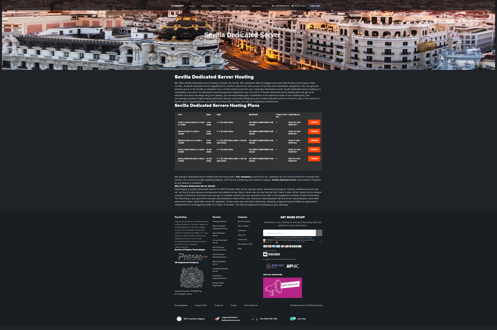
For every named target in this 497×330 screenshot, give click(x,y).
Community (242, 240)
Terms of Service (251, 305)
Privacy (234, 305)
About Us (241, 235)
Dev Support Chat (245, 244)
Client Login (315, 6)
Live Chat (301, 319)
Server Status (243, 226)
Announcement (244, 221)
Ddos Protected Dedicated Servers (220, 227)
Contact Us (218, 305)
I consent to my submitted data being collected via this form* (290, 240)
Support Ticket (201, 305)
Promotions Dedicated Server (220, 277)
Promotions (256, 6)
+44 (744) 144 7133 (268, 319)
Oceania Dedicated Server (220, 270)
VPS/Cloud (225, 6)
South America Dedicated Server (220, 255)
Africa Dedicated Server (219, 263)
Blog (240, 249)
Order (314, 122)
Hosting (192, 6)
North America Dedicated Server (220, 248)
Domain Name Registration (218, 284)
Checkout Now (300, 6)
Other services (241, 6)
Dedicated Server (208, 6)
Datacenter (242, 230)
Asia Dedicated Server (219, 234)
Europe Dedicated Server (220, 241)
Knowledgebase (181, 305)
